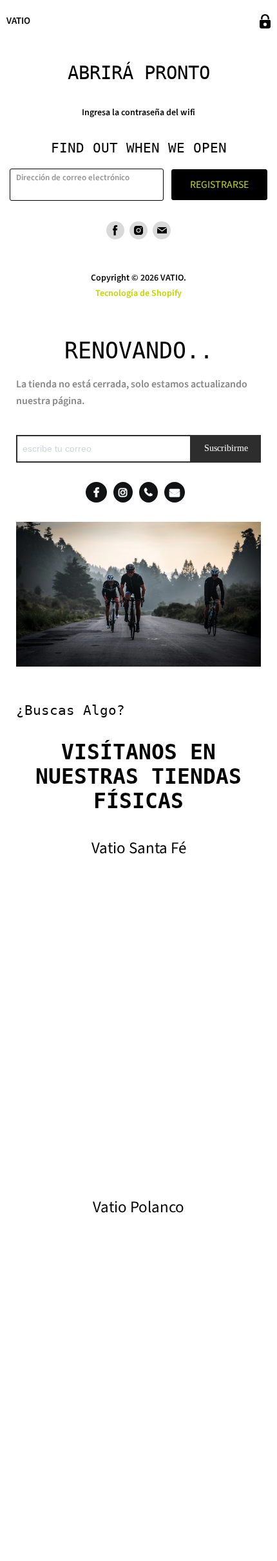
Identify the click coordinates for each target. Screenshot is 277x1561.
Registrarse (219, 185)
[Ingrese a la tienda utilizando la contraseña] (265, 21)
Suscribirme (226, 448)
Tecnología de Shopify (138, 293)
